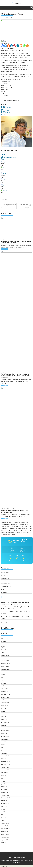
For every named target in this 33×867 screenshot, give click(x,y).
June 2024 (3, 711)
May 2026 (3, 646)
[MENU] (31, 7)
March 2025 (4, 686)
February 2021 (5, 823)
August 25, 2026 (5, 508)
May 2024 (3, 714)
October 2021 (5, 800)
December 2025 (5, 660)
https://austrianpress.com (10, 160)
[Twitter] (5, 45)
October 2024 (5, 700)
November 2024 (5, 697)
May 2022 (3, 781)
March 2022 (4, 786)
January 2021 (4, 826)
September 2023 (5, 736)
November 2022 (5, 764)
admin (11, 18)
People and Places (6, 586)
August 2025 (4, 672)
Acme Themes (17, 862)
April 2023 (3, 750)
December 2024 (5, 694)
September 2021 (5, 803)
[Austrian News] (2, 7)
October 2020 (5, 834)
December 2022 (5, 761)
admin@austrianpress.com (10, 157)
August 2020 (4, 840)
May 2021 (3, 814)
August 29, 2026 (5, 239)
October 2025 (5, 666)
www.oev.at (4, 847)
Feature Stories (5, 578)
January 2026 (4, 658)
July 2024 (3, 708)
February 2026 (5, 655)
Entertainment (5, 575)
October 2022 (5, 767)
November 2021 (5, 798)
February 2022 (5, 789)
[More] (27, 45)
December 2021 (5, 795)
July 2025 (3, 674)
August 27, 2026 (5, 372)
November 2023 (5, 730)
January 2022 (4, 792)
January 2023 (4, 758)
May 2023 (3, 747)
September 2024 (5, 702)
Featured (3, 581)
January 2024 (4, 725)
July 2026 (3, 641)
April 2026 (3, 649)
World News (4, 592)
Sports (2, 589)
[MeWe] (17, 45)
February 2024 (5, 722)
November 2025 (5, 663)
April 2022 (3, 784)
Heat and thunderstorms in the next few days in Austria (8, 206)
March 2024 (4, 719)
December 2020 (5, 828)
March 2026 (4, 652)
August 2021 (4, 806)
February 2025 (5, 688)
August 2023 (4, 739)
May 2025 (3, 680)
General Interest (5, 583)
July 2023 (3, 742)
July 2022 (3, 775)
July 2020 (3, 842)
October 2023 (5, 733)
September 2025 (5, 669)
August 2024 (4, 705)
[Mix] (21, 45)
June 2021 (3, 812)
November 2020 (5, 831)
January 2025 (4, 691)
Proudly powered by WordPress (10, 860)
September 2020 (5, 837)
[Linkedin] (11, 45)
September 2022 (5, 770)
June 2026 (3, 644)
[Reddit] (8, 45)
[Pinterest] (14, 45)
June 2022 (3, 778)
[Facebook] (2, 45)
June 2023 (3, 744)
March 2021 (4, 820)
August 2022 (4, 772)
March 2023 (4, 753)
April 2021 (3, 817)
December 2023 (5, 728)
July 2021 (3, 809)
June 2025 (3, 677)
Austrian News (5, 199)
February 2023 (5, 756)
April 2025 (3, 683)
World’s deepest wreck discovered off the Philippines (26, 205)
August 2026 (4, 638)
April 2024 (3, 716)
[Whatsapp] (24, 45)
